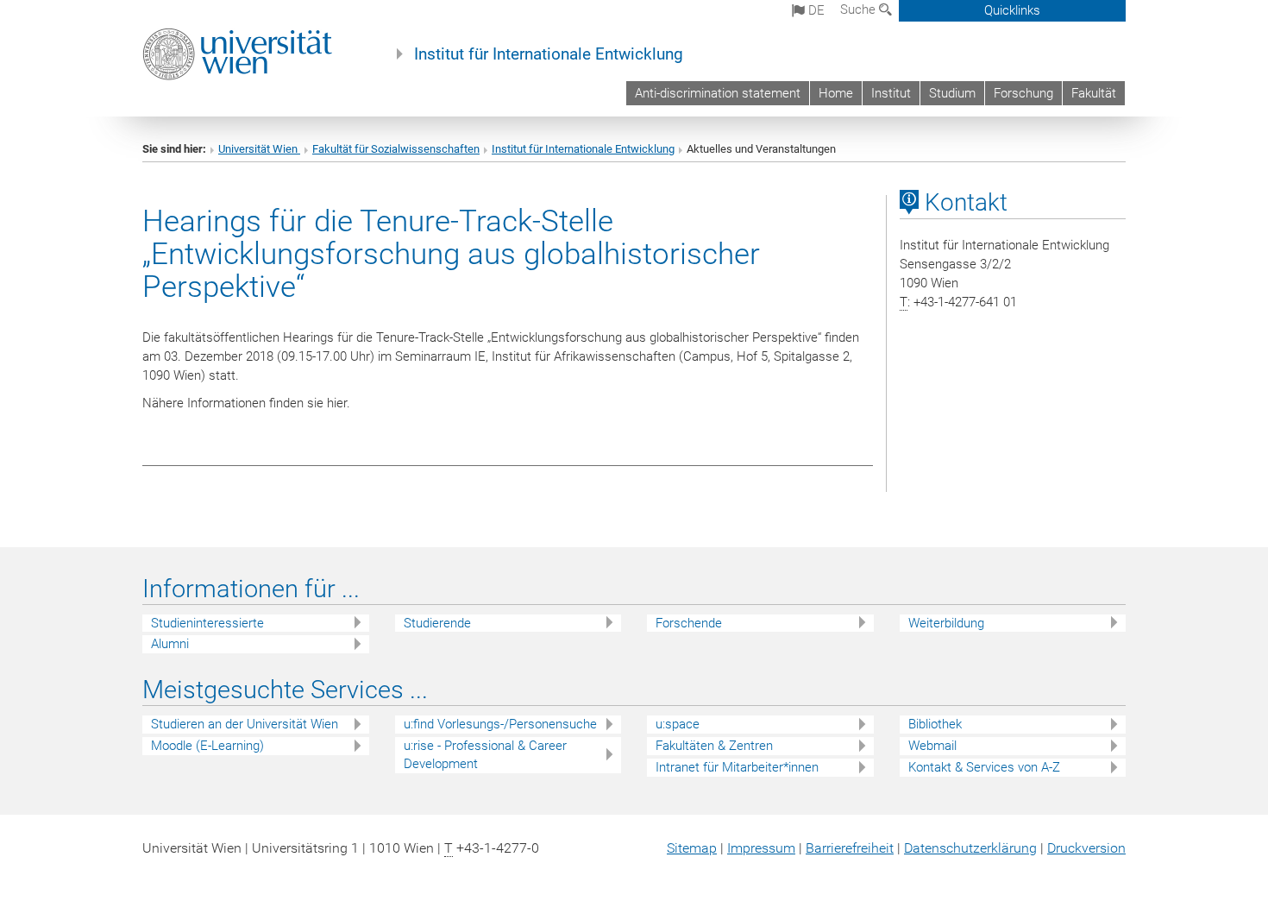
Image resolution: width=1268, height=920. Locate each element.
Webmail (932, 745)
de (815, 10)
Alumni (170, 644)
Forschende (689, 623)
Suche (859, 9)
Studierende (437, 623)
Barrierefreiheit (850, 848)
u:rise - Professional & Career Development (485, 755)
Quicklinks (1012, 10)
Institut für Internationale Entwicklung (548, 54)
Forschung (1023, 93)
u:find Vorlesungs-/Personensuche (500, 724)
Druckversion (1086, 848)
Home (836, 93)
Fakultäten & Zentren (714, 745)
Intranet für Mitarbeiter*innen (737, 767)
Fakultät (1093, 93)
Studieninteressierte (207, 623)
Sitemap (692, 848)
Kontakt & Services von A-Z (984, 767)
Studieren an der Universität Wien (244, 724)
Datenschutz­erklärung (970, 848)
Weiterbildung (946, 623)
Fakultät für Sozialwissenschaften (396, 148)
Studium (952, 93)
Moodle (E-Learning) (207, 745)
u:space (678, 724)
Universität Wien (259, 148)
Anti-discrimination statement (717, 93)
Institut (891, 93)
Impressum (761, 848)
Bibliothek (935, 724)
